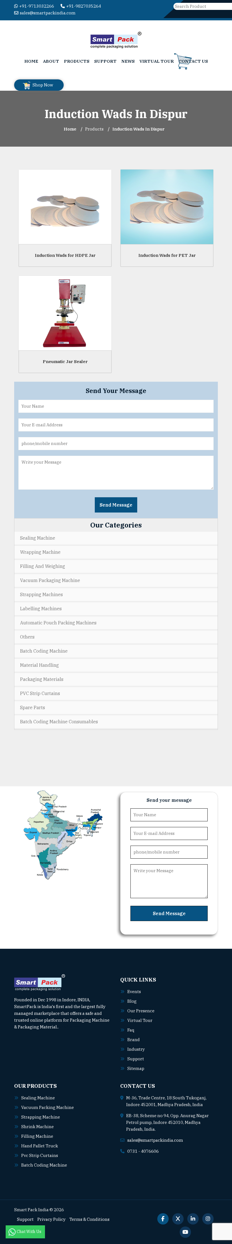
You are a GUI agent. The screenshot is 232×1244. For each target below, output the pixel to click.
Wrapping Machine (40, 552)
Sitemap (135, 1068)
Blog (132, 1001)
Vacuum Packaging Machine (50, 580)
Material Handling (39, 665)
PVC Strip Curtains (40, 693)
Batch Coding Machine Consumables (59, 721)
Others (27, 637)
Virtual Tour (156, 61)
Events (134, 991)
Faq (130, 1030)
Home (31, 61)
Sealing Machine (37, 538)
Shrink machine (37, 1126)
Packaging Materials (41, 679)
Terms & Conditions (89, 1219)
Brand (133, 1039)
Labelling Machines (41, 608)
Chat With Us (29, 1231)
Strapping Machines (41, 594)
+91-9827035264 (83, 6)
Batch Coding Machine (44, 651)
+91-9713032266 (36, 6)
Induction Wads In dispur (138, 129)
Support (105, 61)
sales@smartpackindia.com (48, 13)
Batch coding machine (44, 1165)
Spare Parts (32, 707)
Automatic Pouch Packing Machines (58, 623)
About (51, 61)
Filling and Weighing (42, 566)
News (128, 61)
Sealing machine (38, 1097)
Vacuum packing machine (47, 1107)
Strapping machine (40, 1117)
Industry (136, 1049)
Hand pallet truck (39, 1146)
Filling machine (37, 1136)
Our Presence (140, 1010)
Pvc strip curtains (39, 1155)
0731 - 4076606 (143, 1151)
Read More (70, 1027)
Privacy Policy (51, 1219)
